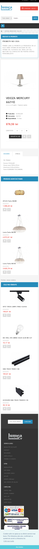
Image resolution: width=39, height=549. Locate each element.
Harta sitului (8, 456)
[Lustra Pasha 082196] (19, 224)
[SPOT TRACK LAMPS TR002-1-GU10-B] (19, 298)
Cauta (35, 18)
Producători (8, 467)
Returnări (7, 453)
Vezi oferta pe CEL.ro (11, 482)
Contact (6, 450)
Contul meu (7, 491)
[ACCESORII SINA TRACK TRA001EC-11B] (19, 392)
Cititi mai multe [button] (9, 541)
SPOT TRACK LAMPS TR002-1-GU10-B (15, 307)
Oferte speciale (9, 479)
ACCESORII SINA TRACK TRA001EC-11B (15, 400)
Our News (7, 470)
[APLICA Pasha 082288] (19, 193)
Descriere (7, 154)
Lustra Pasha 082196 (9, 232)
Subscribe (27, 422)
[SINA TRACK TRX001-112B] (19, 361)
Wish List (7, 497)
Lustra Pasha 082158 (9, 264)
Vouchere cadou (9, 473)
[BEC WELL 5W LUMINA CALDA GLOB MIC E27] (19, 330)
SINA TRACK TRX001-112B (11, 369)
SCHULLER (19, 114)
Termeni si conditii (10, 459)
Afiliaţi (6, 476)
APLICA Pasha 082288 (9, 201)
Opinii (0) (17, 154)
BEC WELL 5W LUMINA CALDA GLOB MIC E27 (17, 338)
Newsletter (7, 499)
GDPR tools (7, 502)
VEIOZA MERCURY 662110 (13, 31)
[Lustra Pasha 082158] (19, 255)
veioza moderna (11, 280)
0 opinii (14, 105)
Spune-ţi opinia (22, 105)
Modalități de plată (10, 447)
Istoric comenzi (9, 494)
